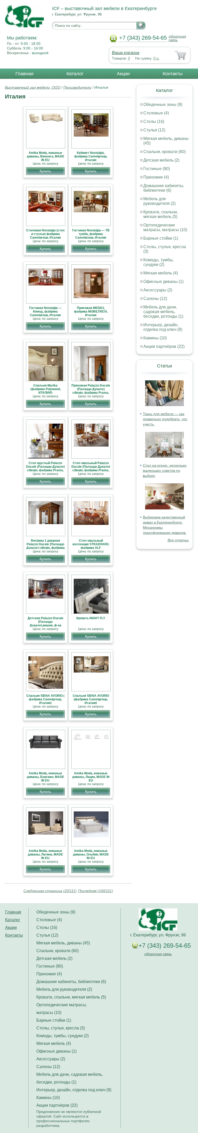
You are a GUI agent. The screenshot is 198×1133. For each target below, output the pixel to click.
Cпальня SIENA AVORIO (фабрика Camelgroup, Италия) (91, 699)
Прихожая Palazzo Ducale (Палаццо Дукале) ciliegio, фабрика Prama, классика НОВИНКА (90, 391)
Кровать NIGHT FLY (90, 618)
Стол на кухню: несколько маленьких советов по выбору (164, 470)
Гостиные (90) (156, 168)
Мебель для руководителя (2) (159, 201)
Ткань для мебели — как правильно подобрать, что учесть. (165, 419)
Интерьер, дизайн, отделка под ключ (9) (162, 327)
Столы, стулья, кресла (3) (60, 1028)
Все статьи (178, 540)
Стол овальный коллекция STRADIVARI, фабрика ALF (90, 544)
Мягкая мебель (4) (160, 273)
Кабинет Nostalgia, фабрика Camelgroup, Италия (90, 156)
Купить (45, 171)
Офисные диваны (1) (163, 281)
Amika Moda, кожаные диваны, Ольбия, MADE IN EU (91, 854)
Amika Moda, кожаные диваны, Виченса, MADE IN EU (45, 156)
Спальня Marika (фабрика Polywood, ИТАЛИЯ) (45, 389)
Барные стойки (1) (160, 238)
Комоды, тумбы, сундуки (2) (158, 262)
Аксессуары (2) (157, 290)
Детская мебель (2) (161, 160)
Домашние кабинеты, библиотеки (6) (163, 187)
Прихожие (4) (156, 177)
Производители (77, 87)
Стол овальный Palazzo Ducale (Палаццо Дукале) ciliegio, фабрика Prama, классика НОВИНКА (90, 468)
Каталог (75, 73)
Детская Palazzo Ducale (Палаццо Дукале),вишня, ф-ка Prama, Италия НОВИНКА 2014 (45, 625)
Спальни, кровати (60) (164, 151)
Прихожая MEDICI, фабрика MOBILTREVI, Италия (91, 311)
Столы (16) (153, 121)
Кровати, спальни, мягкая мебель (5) (160, 214)
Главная (24, 73)
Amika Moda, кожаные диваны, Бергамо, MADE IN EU (45, 776)
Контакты (173, 73)
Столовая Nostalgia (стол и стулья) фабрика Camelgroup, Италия (45, 234)
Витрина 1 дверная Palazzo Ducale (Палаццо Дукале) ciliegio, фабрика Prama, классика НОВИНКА (45, 548)
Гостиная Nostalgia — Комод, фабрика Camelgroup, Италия (45, 311)
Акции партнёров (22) (164, 346)
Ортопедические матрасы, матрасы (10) (165, 227)
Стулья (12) (154, 130)
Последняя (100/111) (95, 891)
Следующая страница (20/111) (50, 891)
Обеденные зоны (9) (162, 104)
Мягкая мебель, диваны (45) (63, 943)
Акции (123, 73)
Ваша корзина (125, 53)
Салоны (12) (155, 298)
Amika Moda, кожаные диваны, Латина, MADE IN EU (45, 854)
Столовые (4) (156, 113)
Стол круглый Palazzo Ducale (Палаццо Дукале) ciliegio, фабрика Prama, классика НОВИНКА (45, 468)
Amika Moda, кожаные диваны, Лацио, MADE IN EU (91, 776)
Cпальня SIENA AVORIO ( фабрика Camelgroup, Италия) (45, 699)
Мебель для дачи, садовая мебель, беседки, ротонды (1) (163, 311)
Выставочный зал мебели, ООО (32, 87)
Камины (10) (155, 338)
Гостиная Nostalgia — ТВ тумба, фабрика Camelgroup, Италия (91, 234)
